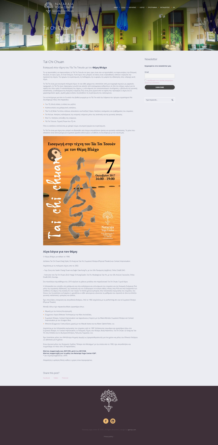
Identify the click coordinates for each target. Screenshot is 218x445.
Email (147, 72)
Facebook (46, 378)
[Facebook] (106, 421)
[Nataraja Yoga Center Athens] (109, 400)
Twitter (56, 378)
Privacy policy (108, 436)
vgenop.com (132, 430)
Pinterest (65, 378)
